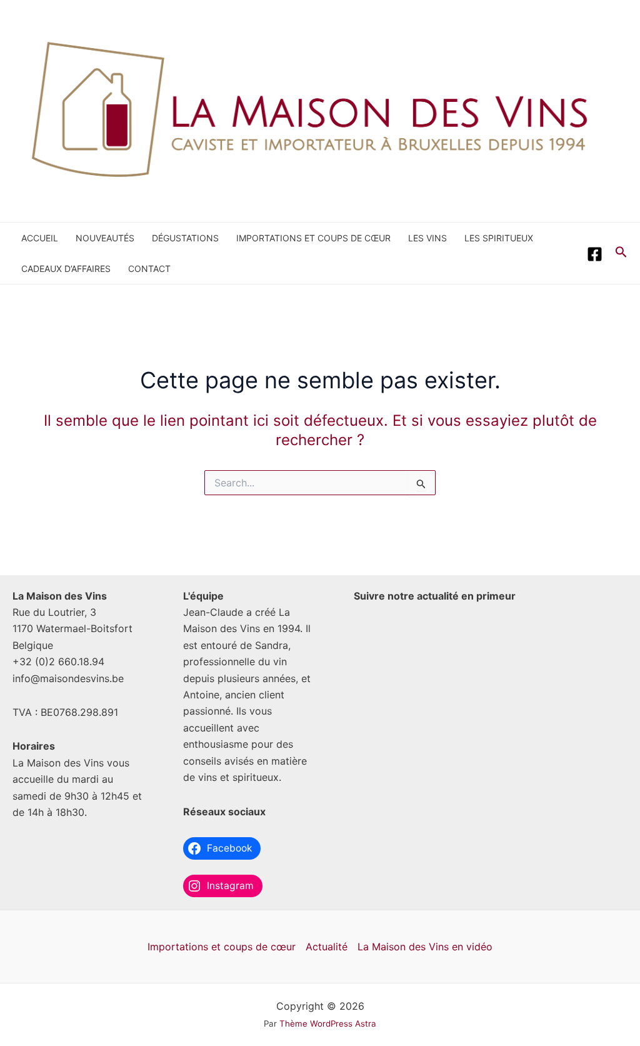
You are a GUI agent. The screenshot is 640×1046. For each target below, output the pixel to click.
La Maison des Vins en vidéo (425, 946)
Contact (149, 268)
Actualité (327, 946)
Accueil (39, 238)
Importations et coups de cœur (313, 238)
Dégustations (185, 238)
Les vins (427, 238)
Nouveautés (105, 238)
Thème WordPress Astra (327, 1023)
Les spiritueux (498, 238)
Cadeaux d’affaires (66, 268)
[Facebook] (594, 254)
